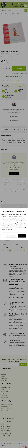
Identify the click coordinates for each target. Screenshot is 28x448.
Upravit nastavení (11, 235)
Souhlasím (21, 235)
